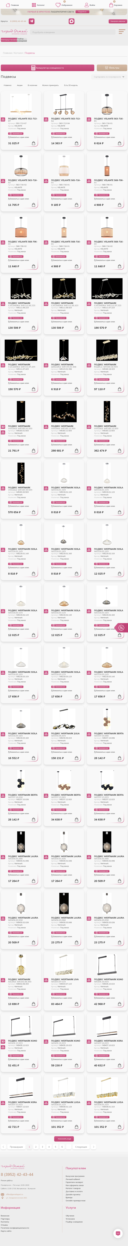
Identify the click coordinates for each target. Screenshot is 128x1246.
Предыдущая (16, 1147)
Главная (15, 5)
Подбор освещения (22, 40)
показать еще (64, 1138)
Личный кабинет (73, 1179)
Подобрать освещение (43, 32)
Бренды (69, 1197)
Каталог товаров (73, 1188)
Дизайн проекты (73, 1194)
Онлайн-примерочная (75, 1201)
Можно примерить (50, 85)
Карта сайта (6, 1231)
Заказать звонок (118, 21)
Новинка (7, 85)
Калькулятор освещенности (50, 68)
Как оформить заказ (75, 1185)
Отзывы (4, 1225)
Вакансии (5, 1216)
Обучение (70, 1216)
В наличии (32, 85)
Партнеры (5, 1219)
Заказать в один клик (19, 137)
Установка (70, 1219)
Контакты (5, 1222)
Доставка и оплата (74, 1191)
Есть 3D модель (71, 85)
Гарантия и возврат (74, 1182)
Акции (19, 85)
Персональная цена (17, 133)
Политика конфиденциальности (15, 1228)
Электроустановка (9, 40)
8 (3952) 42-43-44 (18, 21)
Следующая (81, 1147)
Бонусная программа (75, 1176)
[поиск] (109, 33)
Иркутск (4, 21)
